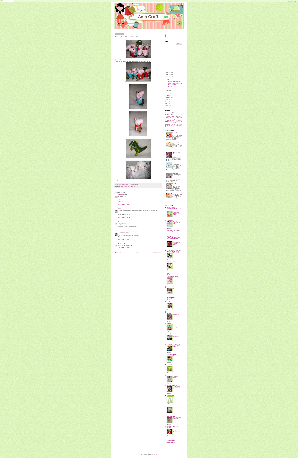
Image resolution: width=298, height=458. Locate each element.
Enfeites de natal (175, 173)
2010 (167, 105)
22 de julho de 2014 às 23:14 (124, 204)
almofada (167, 117)
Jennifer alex (121, 243)
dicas (178, 116)
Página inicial (138, 252)
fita (181, 122)
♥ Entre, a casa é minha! (172, 385)
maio (168, 92)
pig (134, 186)
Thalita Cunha (121, 194)
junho (168, 90)
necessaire (169, 121)
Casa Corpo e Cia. (171, 301)
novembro (169, 74)
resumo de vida (169, 298)
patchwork (177, 121)
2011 (167, 103)
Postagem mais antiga (156, 252)
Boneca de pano (176, 314)
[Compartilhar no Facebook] (136, 184)
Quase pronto (175, 288)
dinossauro (122, 186)
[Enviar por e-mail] (131, 184)
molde (169, 119)
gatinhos (173, 124)
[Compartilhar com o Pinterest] (137, 184)
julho (168, 79)
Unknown (168, 36)
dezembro (169, 72)
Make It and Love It (171, 442)
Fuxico (177, 119)
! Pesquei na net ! (170, 395)
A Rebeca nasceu (176, 152)
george (129, 186)
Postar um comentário (121, 250)
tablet (181, 125)
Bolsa (166, 122)
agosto (168, 77)
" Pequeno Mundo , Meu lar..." (173, 276)
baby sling (168, 126)
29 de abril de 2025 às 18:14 (124, 247)
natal (173, 120)
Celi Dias (120, 208)
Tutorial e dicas (175, 183)
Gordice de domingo (177, 355)
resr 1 (168, 273)
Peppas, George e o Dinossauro (174, 81)
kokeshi (176, 125)
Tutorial (167, 113)
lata (177, 124)
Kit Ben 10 (174, 132)
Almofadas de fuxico (177, 407)
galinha (171, 122)
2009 (167, 107)
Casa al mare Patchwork (172, 261)
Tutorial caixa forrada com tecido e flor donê (177, 194)
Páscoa (176, 122)
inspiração (180, 120)
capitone (171, 125)
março (168, 95)
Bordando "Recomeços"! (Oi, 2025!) (176, 222)
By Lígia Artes (170, 364)
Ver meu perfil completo (170, 38)
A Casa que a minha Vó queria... (174, 230)
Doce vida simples (171, 416)
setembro (169, 76)
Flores (172, 116)
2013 (167, 99)
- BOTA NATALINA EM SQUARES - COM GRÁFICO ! (176, 430)
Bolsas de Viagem (171, 87)
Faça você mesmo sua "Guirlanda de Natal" (176, 387)
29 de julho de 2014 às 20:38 (124, 239)
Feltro (126, 186)
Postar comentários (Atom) (123, 255)
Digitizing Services (125, 245)
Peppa (132, 186)
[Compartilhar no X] (134, 184)
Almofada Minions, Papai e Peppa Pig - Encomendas (174, 84)
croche (168, 124)
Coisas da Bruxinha (171, 297)
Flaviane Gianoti (121, 232)
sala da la (169, 438)
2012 (167, 101)
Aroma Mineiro (170, 333)
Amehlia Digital (170, 220)
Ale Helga (120, 221)
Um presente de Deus (177, 162)
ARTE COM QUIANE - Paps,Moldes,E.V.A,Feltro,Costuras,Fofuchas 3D (174, 209)
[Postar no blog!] (133, 184)
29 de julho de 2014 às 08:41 (124, 228)
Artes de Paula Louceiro (172, 286)
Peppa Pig (169, 86)
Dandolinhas (169, 323)
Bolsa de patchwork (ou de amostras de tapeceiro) (176, 326)
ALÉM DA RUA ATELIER (172, 272)
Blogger (155, 454)
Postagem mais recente (120, 252)
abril (168, 93)
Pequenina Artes (170, 406)
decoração (167, 120)
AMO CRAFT (169, 375)
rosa (181, 117)
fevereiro (169, 97)
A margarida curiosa (171, 354)
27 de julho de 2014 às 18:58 (124, 217)
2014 (167, 70)
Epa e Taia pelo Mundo (171, 440)
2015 (167, 69)
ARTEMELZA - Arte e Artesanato (174, 344)
